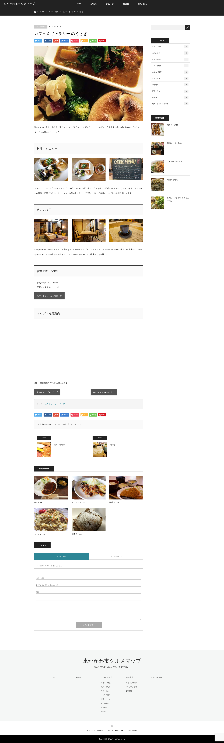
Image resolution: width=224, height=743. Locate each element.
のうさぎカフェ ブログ (55, 404)
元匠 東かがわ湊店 (174, 161)
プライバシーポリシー (115, 730)
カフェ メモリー (78, 502)
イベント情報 (169, 66)
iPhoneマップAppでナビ (47, 392)
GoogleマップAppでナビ (103, 392)
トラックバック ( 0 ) (115, 556)
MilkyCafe (38, 502)
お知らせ (93, 4)
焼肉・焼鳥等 (105, 687)
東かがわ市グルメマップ (19, 3)
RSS (112, 725)
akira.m (48, 424)
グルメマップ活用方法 (95, 730)
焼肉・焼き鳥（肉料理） (169, 104)
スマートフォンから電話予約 (49, 296)
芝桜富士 (129, 691)
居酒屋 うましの (174, 143)
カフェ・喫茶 (41, 26)
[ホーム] (35, 9)
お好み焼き (169, 53)
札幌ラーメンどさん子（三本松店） (178, 199)
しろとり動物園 (131, 683)
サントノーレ (39, 534)
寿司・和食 (169, 91)
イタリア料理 (169, 59)
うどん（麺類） (169, 47)
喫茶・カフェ (105, 699)
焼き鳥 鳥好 (172, 125)
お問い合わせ (142, 4)
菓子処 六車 (77, 534)
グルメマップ (169, 78)
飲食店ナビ (110, 4)
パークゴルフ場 (131, 687)
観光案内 (126, 4)
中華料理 (169, 85)
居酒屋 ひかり (172, 180)
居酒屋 (169, 97)
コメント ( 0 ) (61, 556)
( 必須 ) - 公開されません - (47, 585)
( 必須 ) (40, 578)
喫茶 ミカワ (114, 502)
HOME (79, 4)
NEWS (78, 677)
